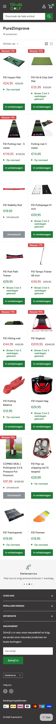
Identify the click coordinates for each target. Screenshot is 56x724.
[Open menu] (4, 6)
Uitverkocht (14, 234)
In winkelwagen (14, 106)
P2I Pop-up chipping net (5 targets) (40, 467)
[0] (50, 6)
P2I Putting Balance (9, 402)
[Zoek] (49, 16)
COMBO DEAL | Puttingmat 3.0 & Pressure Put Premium (12, 469)
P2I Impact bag (39, 400)
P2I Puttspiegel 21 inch (41, 207)
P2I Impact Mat (12, 77)
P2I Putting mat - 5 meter (14, 145)
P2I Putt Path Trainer (10, 273)
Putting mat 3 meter (39, 145)
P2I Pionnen (38, 532)
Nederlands (10, 675)
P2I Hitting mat (11, 338)
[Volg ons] (5, 691)
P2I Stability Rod (12, 205)
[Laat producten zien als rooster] (46, 43)
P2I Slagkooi (38, 338)
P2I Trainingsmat (12, 532)
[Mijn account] (44, 6)
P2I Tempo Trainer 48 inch (41, 273)
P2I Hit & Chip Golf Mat (42, 79)
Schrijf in (13, 660)
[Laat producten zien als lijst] (51, 43)
